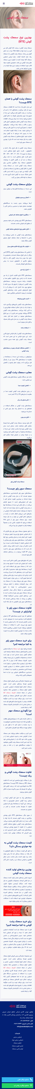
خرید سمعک (16, 649)
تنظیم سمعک (17, 1043)
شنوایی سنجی (17, 1037)
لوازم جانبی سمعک (17, 1049)
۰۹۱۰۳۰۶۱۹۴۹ (17, 1024)
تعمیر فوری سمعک (17, 1046)
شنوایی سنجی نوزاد (17, 1040)
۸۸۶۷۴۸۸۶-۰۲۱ (24, 1021)
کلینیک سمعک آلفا (9, 693)
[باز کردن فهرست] (4, 3)
